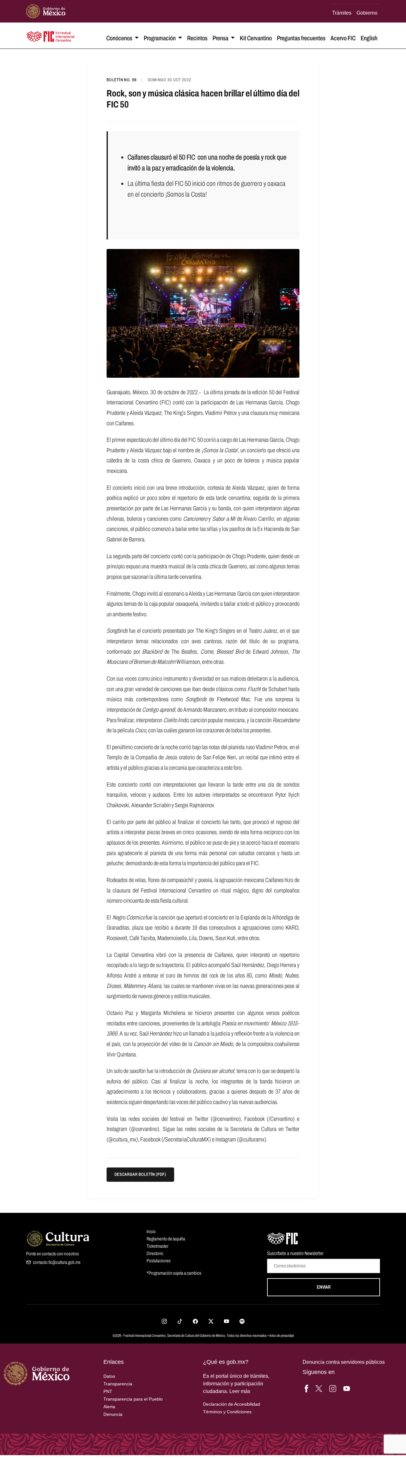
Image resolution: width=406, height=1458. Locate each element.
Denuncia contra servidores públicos (344, 1362)
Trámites (341, 13)
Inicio (151, 1231)
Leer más (239, 1391)
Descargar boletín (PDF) (140, 1174)
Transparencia (117, 1383)
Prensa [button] (221, 38)
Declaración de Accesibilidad (231, 1404)
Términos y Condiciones (227, 1411)
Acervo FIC (343, 38)
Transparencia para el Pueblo (133, 1399)
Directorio (155, 1253)
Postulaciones (159, 1260)
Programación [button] (160, 38)
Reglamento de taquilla (166, 1238)
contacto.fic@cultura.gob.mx (57, 1262)
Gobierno (367, 13)
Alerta (109, 1406)
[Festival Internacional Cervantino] (283, 1237)
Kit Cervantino (256, 38)
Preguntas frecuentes (301, 38)
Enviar (324, 1287)
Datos (109, 1376)
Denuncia (112, 1414)
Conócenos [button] (119, 38)
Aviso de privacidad (281, 1335)
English (369, 38)
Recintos (197, 38)
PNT (107, 1391)
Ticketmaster (157, 1246)
